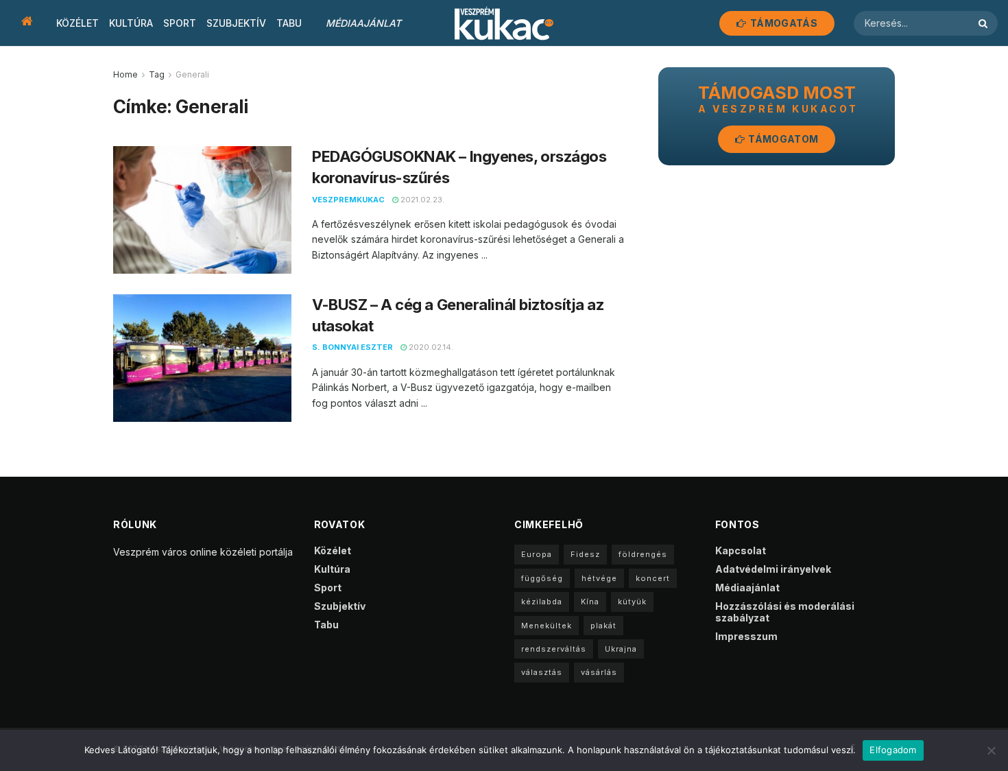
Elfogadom (892, 749)
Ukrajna (621, 649)
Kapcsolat (740, 550)
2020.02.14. (430, 347)
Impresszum (746, 636)
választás (541, 672)
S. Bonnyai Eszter (352, 347)
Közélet (77, 23)
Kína (590, 601)
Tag (157, 74)
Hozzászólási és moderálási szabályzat (784, 612)
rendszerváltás (553, 649)
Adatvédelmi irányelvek (773, 569)
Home (125, 74)
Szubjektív (236, 23)
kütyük (632, 601)
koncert (653, 578)
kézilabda (541, 601)
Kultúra (131, 23)
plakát (603, 625)
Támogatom (782, 139)
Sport (179, 23)
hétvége (599, 578)
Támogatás (782, 23)
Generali (192, 74)
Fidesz (585, 554)
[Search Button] (985, 23)
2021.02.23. (421, 199)
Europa (536, 554)
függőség (542, 578)
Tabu (289, 23)
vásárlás (599, 672)
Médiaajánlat (363, 23)
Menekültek (546, 625)
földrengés (643, 554)
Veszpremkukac (348, 199)
